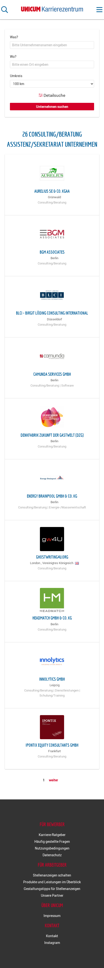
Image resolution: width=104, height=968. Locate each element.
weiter (53, 780)
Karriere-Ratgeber (52, 834)
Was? (14, 37)
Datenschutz (52, 855)
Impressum (52, 915)
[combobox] (52, 45)
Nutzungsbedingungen (52, 848)
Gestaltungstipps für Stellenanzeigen (52, 888)
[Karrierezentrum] (52, 8)
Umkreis (16, 75)
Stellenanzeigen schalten (52, 875)
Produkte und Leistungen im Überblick (52, 882)
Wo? (13, 56)
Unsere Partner (52, 895)
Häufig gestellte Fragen (52, 841)
